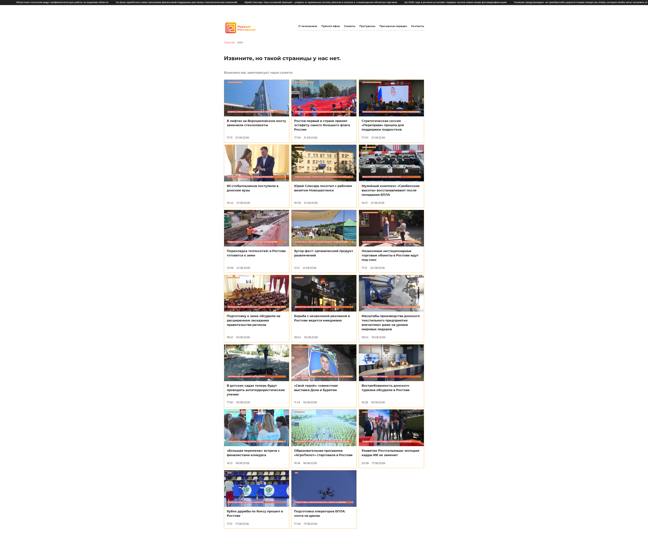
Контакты (417, 26)
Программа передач (393, 26)
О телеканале (307, 26)
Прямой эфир (330, 26)
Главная (229, 42)
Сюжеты (349, 26)
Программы (367, 26)
